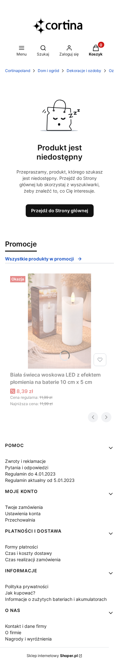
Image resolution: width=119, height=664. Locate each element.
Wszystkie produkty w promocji (39, 258)
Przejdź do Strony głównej (59, 210)
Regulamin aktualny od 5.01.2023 (40, 480)
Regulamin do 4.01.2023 (30, 474)
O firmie (13, 632)
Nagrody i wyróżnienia (28, 638)
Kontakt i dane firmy (26, 626)
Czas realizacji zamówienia (33, 559)
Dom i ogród (48, 70)
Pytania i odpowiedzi (26, 467)
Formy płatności (21, 546)
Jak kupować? (20, 592)
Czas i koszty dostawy (28, 553)
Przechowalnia (20, 520)
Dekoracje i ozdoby (84, 70)
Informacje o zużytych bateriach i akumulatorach (56, 599)
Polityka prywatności (26, 586)
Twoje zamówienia (24, 507)
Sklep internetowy (52, 655)
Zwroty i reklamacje (25, 461)
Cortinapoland (17, 70)
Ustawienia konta (23, 513)
